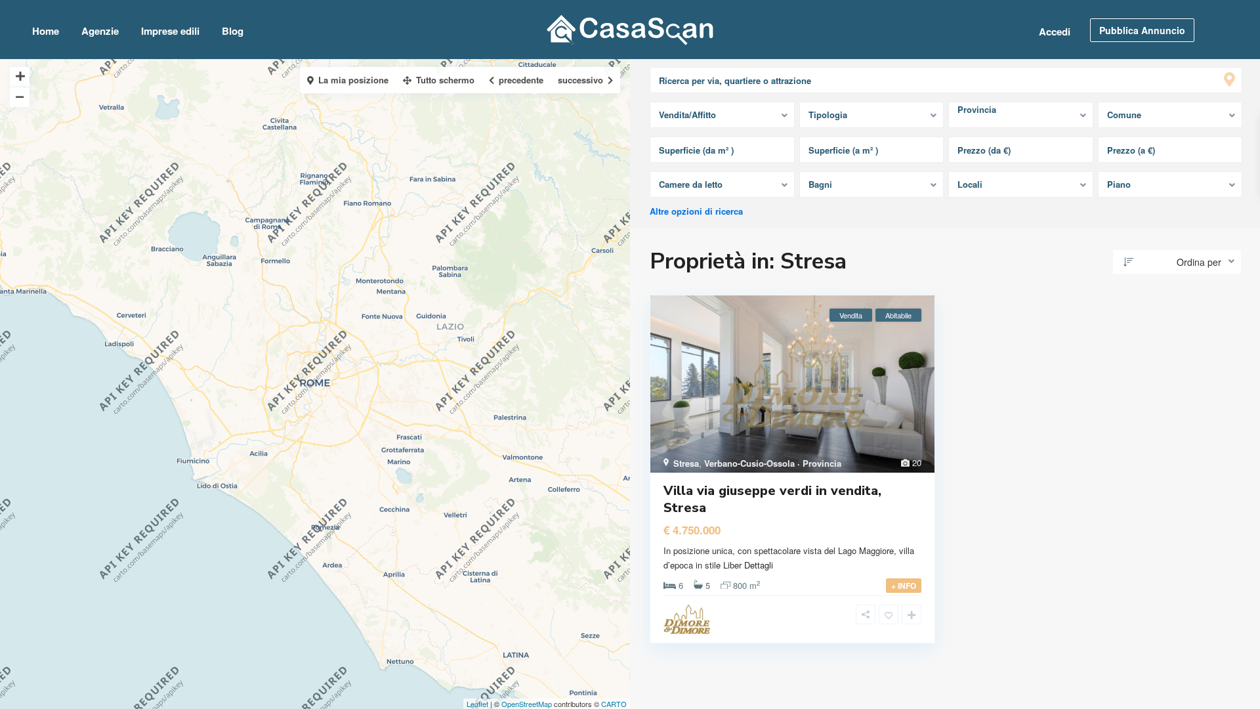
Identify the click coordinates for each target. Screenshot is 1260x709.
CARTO (614, 703)
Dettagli (758, 565)
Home (45, 31)
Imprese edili (170, 31)
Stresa (686, 463)
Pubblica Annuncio (1142, 30)
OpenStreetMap (526, 703)
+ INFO (903, 585)
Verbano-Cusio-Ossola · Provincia (772, 463)
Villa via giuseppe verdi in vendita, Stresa (772, 499)
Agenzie (100, 31)
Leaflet (477, 703)
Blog (232, 31)
